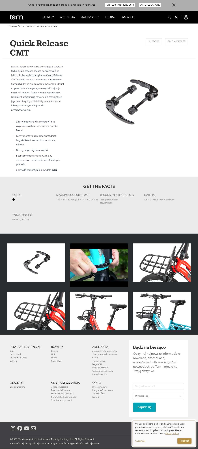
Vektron (13, 361)
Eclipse (54, 351)
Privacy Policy (31, 444)
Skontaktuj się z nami (61, 400)
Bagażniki (97, 364)
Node (54, 358)
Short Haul (56, 361)
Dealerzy (17, 383)
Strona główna (15, 27)
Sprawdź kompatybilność (63, 397)
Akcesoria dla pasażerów (104, 351)
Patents (95, 444)
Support (153, 42)
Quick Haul (15, 354)
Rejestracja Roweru (60, 390)
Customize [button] (140, 441)
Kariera (95, 397)
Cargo (95, 358)
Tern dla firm (98, 394)
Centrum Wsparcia (65, 383)
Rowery (48, 17)
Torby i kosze (98, 361)
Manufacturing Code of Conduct (75, 444)
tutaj (54, 170)
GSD (12, 351)
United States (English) (120, 5)
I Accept (184, 441)
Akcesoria (67, 17)
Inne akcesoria (99, 374)
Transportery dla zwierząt (104, 354)
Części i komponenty (102, 371)
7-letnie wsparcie (59, 387)
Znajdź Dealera (17, 387)
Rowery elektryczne (25, 347)
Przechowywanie (100, 368)
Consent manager (48, 444)
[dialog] (164, 433)
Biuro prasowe (99, 387)
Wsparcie (128, 17)
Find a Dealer (176, 42)
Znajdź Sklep (90, 17)
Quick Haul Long (18, 358)
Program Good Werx (102, 390)
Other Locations (150, 5)
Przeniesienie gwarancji (62, 394)
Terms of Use (16, 444)
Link (53, 354)
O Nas (96, 383)
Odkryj (110, 17)
